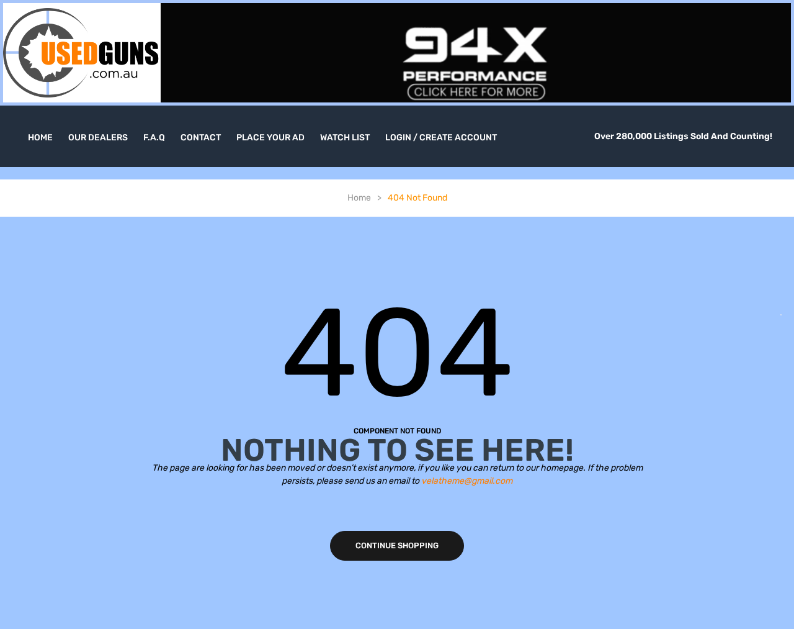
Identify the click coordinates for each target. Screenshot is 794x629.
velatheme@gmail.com (466, 481)
